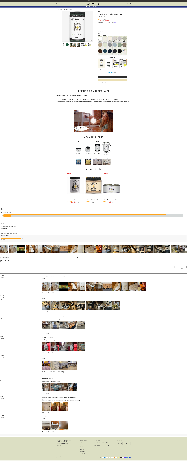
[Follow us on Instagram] (121, 443)
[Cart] (130, 4)
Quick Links (82, 449)
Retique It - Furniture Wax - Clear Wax (111, 199)
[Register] (108, 445)
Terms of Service (83, 451)
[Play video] (93, 121)
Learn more (98, 6)
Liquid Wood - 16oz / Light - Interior (93, 199)
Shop (80, 444)
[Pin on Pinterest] (102, 82)
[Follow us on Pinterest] (123, 443)
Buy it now (112, 79)
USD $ (58, 457)
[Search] (127, 3)
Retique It (100, 11)
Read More (93, 105)
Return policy (82, 453)
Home (57, 9)
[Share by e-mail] (105, 82)
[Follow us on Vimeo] (129, 443)
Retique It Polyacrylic (75, 199)
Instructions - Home (83, 446)
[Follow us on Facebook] (118, 443)
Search (81, 442)
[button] (124, 52)
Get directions (96, 0)
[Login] (130, 3)
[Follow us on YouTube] (126, 443)
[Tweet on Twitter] (104, 82)
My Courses (82, 447)
